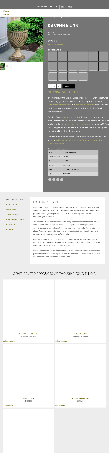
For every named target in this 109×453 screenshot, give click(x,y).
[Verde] (83, 97)
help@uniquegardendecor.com (17, 396)
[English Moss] (103, 60)
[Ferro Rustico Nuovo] (53, 79)
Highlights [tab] (11, 228)
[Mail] (19, 401)
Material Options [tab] (14, 223)
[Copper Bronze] (83, 60)
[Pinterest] (58, 204)
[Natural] (93, 79)
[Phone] (24, 401)
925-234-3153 (10, 393)
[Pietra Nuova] (53, 97)
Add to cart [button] (8, 343)
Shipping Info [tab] (12, 238)
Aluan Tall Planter (28, 356)
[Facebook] (50, 204)
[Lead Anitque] (83, 79)
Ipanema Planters (80, 336)
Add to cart (68, 110)
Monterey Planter (56, 167)
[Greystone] (73, 79)
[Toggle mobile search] (101, 11)
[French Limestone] (63, 79)
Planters (57, 18)
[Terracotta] (73, 97)
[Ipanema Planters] (80, 325)
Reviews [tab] (10, 253)
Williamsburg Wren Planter (68, 164)
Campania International (59, 128)
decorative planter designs (77, 148)
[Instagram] (10, 401)
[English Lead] (93, 60)
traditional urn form (84, 128)
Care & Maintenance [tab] (16, 243)
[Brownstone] (73, 60)
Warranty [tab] (11, 233)
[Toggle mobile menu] (105, 11)
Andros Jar (28, 333)
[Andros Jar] (28, 325)
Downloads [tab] (12, 248)
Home (50, 18)
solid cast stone (68, 141)
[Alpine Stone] (63, 60)
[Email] (62, 204)
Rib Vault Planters (28, 313)
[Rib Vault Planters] (28, 305)
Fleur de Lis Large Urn (92, 164)
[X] (54, 204)
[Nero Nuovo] (103, 79)
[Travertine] (63, 97)
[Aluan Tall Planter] (28, 348)
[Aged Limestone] (53, 60)
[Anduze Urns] (80, 305)
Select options (9, 320)
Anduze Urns (80, 313)
